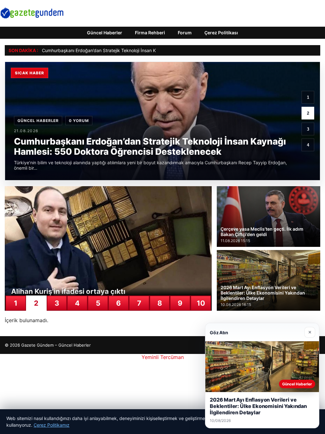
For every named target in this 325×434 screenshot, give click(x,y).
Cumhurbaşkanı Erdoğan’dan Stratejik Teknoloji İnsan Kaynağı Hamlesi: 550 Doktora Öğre (135, 50)
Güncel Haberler (104, 32)
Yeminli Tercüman (163, 357)
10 (201, 303)
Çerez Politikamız (52, 425)
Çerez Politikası (221, 32)
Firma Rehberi (150, 32)
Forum (185, 32)
